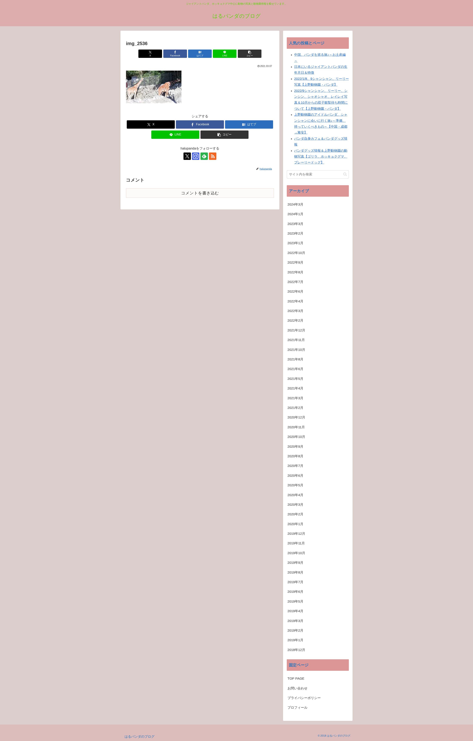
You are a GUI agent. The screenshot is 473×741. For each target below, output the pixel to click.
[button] (249, 54)
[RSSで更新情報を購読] (212, 156)
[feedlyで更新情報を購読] (204, 156)
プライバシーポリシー (304, 698)
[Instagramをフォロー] (195, 156)
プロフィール (297, 707)
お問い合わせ (299, 688)
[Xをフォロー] (187, 156)
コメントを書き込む (200, 193)
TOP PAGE (295, 678)
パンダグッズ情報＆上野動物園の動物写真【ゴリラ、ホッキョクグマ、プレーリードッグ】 (320, 157)
